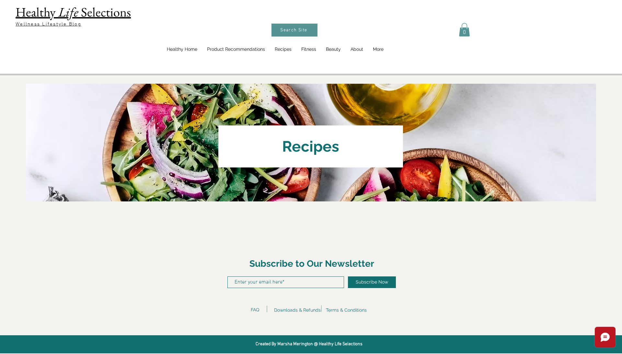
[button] (464, 30)
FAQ (255, 309)
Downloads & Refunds (297, 310)
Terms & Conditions (346, 310)
